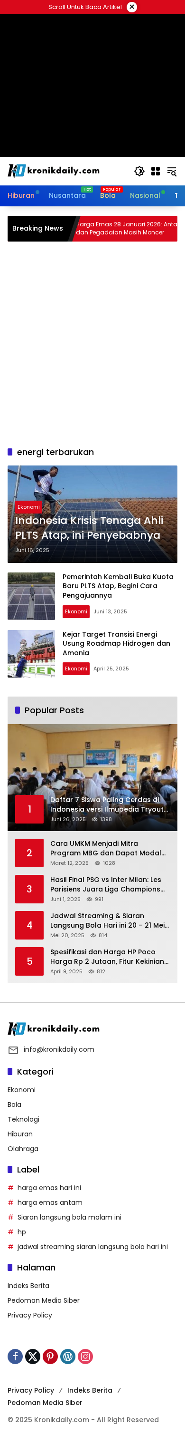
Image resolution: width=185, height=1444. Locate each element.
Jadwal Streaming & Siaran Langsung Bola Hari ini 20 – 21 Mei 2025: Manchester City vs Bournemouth (107, 920)
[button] (139, 171)
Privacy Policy (30, 1315)
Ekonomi (29, 507)
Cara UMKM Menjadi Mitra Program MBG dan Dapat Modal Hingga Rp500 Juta (105, 848)
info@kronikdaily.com (59, 1049)
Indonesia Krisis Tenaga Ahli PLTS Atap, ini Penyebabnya (89, 528)
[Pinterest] (50, 1356)
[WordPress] (67, 1356)
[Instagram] (85, 1356)
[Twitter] (32, 1356)
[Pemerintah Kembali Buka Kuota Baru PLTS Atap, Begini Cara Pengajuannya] (31, 596)
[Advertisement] (92, 343)
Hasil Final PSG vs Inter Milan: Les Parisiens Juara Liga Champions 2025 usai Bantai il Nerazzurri (105, 884)
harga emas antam (50, 1202)
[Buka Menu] (155, 171)
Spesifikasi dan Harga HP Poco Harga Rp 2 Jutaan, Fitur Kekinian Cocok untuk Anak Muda (107, 957)
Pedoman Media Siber (44, 1300)
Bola (14, 1104)
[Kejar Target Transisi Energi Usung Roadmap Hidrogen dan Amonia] (31, 654)
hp (22, 1232)
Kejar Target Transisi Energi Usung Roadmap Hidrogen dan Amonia (116, 644)
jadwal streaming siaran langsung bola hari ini (93, 1246)
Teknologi (23, 1119)
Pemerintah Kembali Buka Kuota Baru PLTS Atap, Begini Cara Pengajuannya (118, 586)
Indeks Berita (28, 1285)
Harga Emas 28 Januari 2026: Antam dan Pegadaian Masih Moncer (109, 228)
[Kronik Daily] (55, 170)
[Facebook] (15, 1356)
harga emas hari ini (49, 1187)
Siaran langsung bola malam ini (69, 1217)
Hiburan (20, 1134)
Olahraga (23, 1148)
